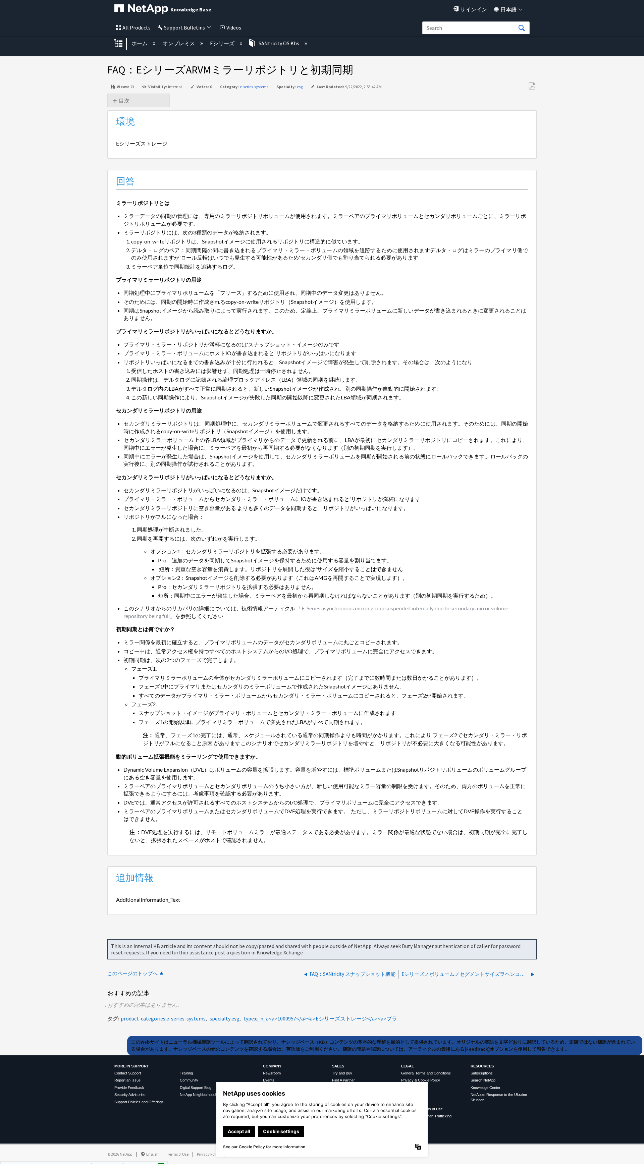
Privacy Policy (208, 1154)
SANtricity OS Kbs (279, 43)
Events (268, 1080)
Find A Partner (343, 1080)
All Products (136, 27)
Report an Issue (127, 1080)
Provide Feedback (129, 1088)
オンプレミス (179, 43)
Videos (233, 27)
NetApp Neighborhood (198, 1095)
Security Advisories (130, 1095)
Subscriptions (482, 1073)
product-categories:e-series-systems (163, 1018)
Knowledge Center (485, 1088)
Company (272, 1066)
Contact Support (127, 1073)
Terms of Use (178, 1154)
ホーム (140, 43)
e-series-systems (254, 86)
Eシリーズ (222, 43)
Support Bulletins (184, 27)
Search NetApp (483, 1080)
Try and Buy (342, 1073)
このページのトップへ (132, 973)
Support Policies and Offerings (139, 1102)
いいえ (138, 1156)
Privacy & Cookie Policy (420, 1080)
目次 (124, 100)
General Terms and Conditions (426, 1073)
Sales (338, 1066)
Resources (482, 1066)
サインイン (473, 9)
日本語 (508, 9)
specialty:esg (224, 1018)
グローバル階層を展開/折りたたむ (122, 44)
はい (104, 1156)
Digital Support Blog (195, 1088)
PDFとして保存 (531, 86)
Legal (407, 1066)
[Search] (522, 28)
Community (189, 1080)
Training (186, 1073)
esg (300, 86)
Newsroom (272, 1073)
